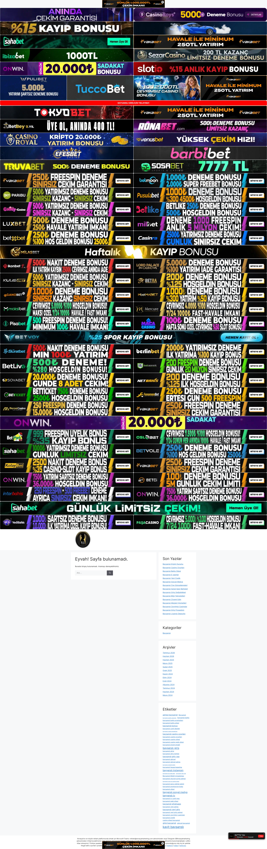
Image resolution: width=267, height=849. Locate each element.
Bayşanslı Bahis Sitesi (172, 571)
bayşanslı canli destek (171, 729)
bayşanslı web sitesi (170, 801)
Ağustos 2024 (168, 685)
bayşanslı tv (169, 795)
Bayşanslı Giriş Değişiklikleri (174, 592)
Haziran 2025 (168, 660)
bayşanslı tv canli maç (171, 799)
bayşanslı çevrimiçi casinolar (174, 815)
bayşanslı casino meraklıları (170, 731)
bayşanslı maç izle (181, 773)
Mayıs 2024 (168, 695)
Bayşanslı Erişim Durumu (173, 564)
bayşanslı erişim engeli (171, 745)
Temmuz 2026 (169, 653)
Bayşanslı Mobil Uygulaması (173, 776)
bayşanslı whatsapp (172, 804)
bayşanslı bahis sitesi (171, 723)
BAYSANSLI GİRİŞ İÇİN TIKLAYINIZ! (133, 103)
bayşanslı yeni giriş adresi (173, 812)
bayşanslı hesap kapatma (172, 767)
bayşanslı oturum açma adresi (174, 779)
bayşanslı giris (171, 748)
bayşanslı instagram (173, 770)
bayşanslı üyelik (169, 818)
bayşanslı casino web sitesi (173, 742)
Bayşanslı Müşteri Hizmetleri (174, 603)
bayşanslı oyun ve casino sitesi (171, 781)
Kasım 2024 (168, 674)
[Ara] (110, 572)
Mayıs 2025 (167, 663)
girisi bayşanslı (169, 823)
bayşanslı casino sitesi (171, 739)
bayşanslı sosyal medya (175, 792)
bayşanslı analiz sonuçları (169, 718)
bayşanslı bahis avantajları (173, 720)
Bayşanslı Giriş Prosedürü (173, 610)
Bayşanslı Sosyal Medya (173, 582)
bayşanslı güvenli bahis (169, 765)
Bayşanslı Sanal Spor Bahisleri (175, 589)
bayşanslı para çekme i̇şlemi (173, 784)
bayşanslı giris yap (171, 756)
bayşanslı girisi (168, 751)
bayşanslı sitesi (168, 789)
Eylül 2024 (167, 681)
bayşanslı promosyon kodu (173, 787)
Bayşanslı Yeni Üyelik (171, 578)
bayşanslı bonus (170, 726)
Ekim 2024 (167, 677)
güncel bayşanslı (183, 823)
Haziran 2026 (168, 656)
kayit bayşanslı (173, 827)
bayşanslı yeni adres (170, 807)
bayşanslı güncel (169, 759)
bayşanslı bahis (183, 718)
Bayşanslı (167, 633)
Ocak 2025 (167, 670)
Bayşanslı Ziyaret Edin (172, 599)
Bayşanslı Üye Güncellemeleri (175, 585)
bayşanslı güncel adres (171, 762)
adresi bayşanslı (170, 715)
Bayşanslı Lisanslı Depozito (174, 614)
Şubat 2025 (168, 667)
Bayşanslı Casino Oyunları (173, 568)
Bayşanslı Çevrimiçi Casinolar (175, 607)
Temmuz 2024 (169, 688)
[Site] (66, 180)
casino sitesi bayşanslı (171, 820)
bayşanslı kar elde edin (169, 773)
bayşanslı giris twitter (171, 754)
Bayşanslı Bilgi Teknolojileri (174, 596)
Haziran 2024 (168, 692)
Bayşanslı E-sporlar (171, 575)
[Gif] (133, 251)
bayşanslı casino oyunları (174, 734)
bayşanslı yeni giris (171, 809)
